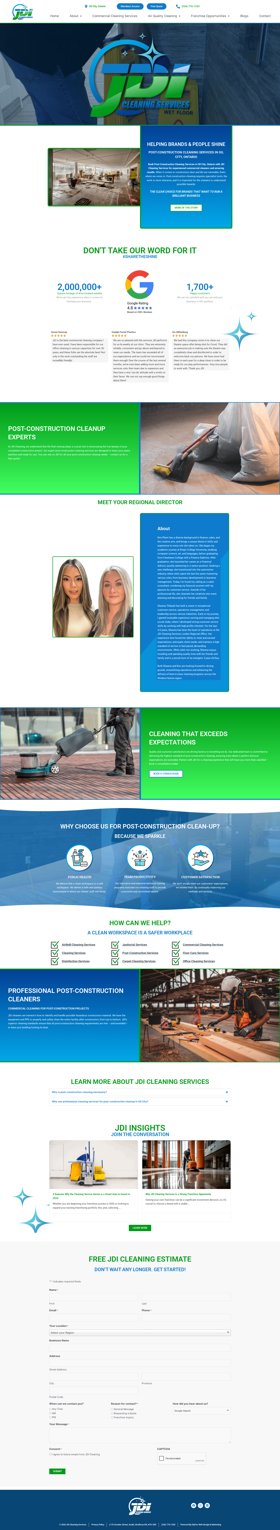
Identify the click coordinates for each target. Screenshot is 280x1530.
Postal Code (56, 1396)
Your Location (58, 1325)
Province (147, 1383)
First (51, 1303)
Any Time (57, 1408)
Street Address (58, 1369)
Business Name (59, 1340)
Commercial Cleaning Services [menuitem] (114, 16)
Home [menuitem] (54, 16)
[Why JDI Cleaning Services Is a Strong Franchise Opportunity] (186, 1164)
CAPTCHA (163, 1449)
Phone (147, 1310)
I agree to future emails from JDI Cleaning (76, 1454)
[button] (166, 773)
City (51, 1383)
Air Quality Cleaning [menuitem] (162, 16)
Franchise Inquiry (124, 1417)
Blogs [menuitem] (244, 16)
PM (54, 1417)
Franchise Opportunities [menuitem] (208, 16)
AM (54, 1413)
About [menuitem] (74, 16)
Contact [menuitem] (265, 16)
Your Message (59, 1424)
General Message (124, 1409)
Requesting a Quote (125, 1413)
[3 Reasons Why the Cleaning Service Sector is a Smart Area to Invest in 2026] (93, 1164)
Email (53, 1310)
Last (144, 1303)
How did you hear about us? (190, 1403)
